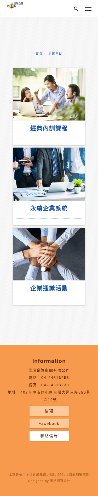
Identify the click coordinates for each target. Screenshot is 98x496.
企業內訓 (55, 53)
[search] (77, 9)
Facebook (49, 423)
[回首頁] (15, 5)
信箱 (49, 411)
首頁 (39, 53)
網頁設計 (63, 481)
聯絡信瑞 (49, 436)
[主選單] (88, 9)
